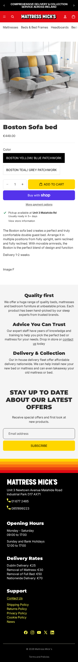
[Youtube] (39, 632)
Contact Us (15, 598)
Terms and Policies (39, 656)
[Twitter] (45, 632)
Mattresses (10, 27)
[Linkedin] (52, 632)
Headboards (60, 27)
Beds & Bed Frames (34, 27)
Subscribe (39, 446)
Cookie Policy (17, 617)
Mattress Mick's (43, 649)
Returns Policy (17, 609)
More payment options (39, 204)
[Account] (65, 17)
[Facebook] (25, 632)
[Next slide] (74, 5)
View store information (21, 220)
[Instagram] (32, 632)
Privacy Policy (17, 613)
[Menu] (4, 16)
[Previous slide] (4, 5)
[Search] (12, 17)
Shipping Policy (18, 605)
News (11, 622)
